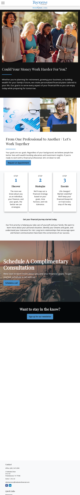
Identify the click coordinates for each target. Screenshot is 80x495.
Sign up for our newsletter (40, 316)
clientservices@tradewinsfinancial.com (17, 482)
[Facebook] (6, 485)
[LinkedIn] (10, 485)
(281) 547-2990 (14, 468)
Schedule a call (11, 283)
